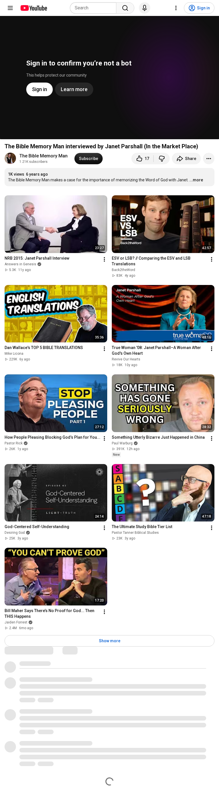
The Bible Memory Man (43, 156)
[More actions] (208, 158)
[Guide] (10, 8)
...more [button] (196, 180)
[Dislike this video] (162, 158)
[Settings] (176, 8)
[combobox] (95, 8)
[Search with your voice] (144, 8)
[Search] (125, 8)
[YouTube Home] (33, 8)
